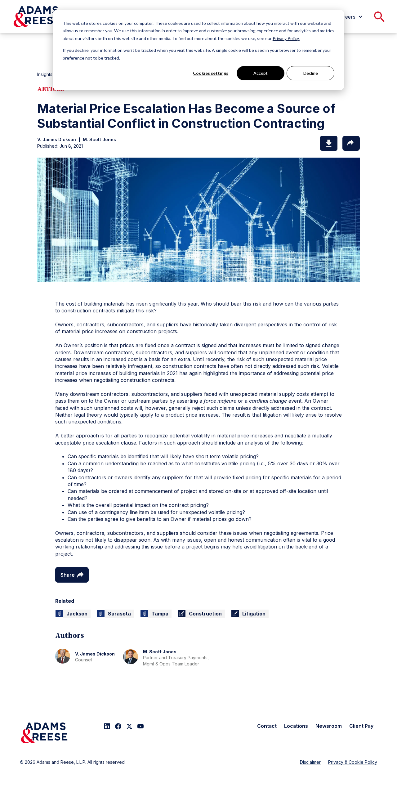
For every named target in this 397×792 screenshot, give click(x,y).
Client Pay (361, 726)
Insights (44, 74)
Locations (296, 726)
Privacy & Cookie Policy (352, 762)
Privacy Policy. (286, 38)
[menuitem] (350, 16)
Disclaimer (310, 762)
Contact (267, 726)
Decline (310, 73)
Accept (260, 73)
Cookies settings (210, 73)
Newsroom (328, 726)
